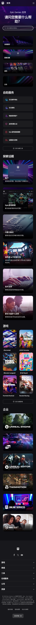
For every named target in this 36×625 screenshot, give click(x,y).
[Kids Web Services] (18, 522)
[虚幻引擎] (18, 422)
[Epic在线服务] (18, 502)
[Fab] (18, 442)
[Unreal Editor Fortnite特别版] (18, 462)
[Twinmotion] (18, 482)
